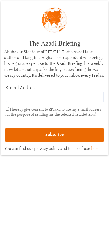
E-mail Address (20, 88)
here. (96, 149)
